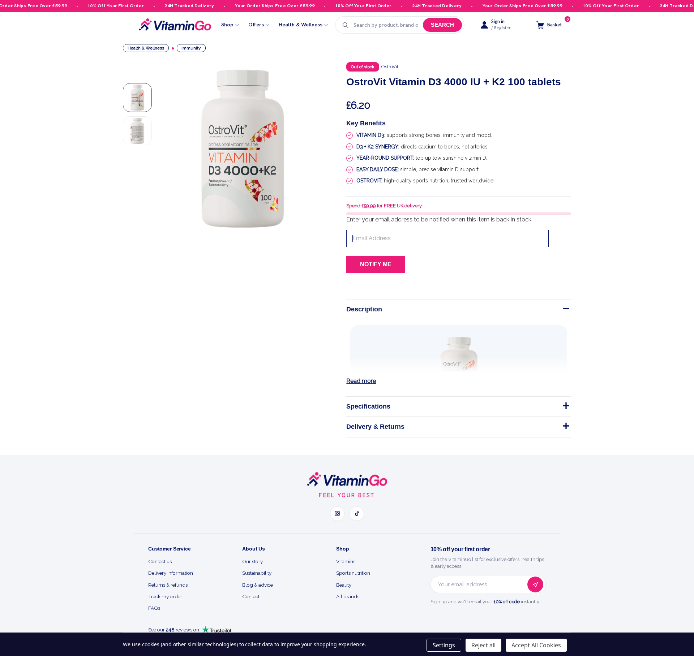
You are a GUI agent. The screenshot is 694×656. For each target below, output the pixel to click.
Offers (256, 24)
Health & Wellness (300, 24)
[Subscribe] (535, 584)
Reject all (483, 645)
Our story (252, 561)
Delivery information (170, 573)
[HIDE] (565, 310)
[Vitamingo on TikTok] (357, 513)
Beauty (343, 585)
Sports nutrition (353, 573)
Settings (444, 645)
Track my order (165, 596)
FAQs (154, 608)
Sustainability (256, 573)
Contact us (160, 561)
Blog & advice (257, 585)
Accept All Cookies (536, 645)
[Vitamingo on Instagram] (337, 513)
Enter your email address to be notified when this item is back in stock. (439, 219)
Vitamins (345, 561)
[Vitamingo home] (347, 479)
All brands (347, 596)
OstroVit (389, 66)
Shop (227, 24)
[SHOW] (565, 407)
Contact (251, 596)
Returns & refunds (168, 585)
